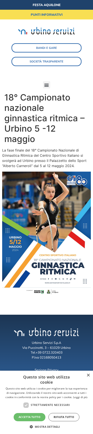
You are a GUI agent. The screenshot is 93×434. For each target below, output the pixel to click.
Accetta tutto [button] (29, 417)
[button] (46, 84)
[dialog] (46, 402)
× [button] (88, 375)
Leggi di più (80, 397)
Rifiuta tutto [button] (64, 417)
